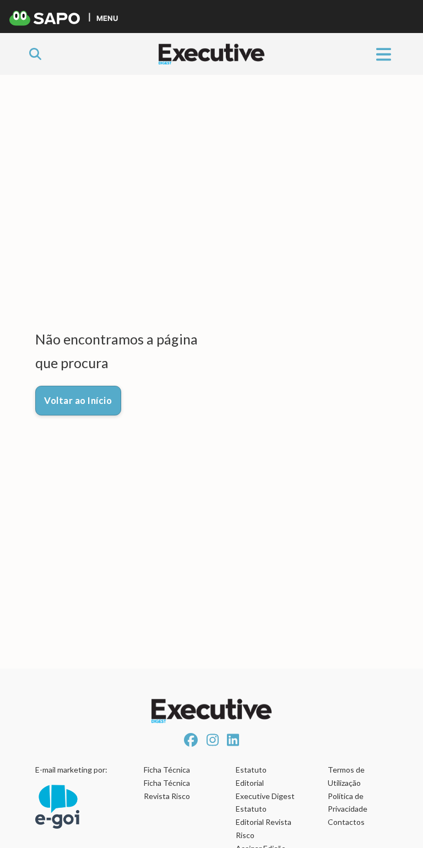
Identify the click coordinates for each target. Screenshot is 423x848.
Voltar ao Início (78, 400)
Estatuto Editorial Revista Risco (263, 822)
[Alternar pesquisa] (35, 54)
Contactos (346, 822)
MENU (107, 18)
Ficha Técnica (167, 769)
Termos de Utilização (346, 776)
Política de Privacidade (347, 802)
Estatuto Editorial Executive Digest (265, 783)
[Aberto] (383, 53)
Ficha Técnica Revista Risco (167, 789)
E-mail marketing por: (71, 769)
